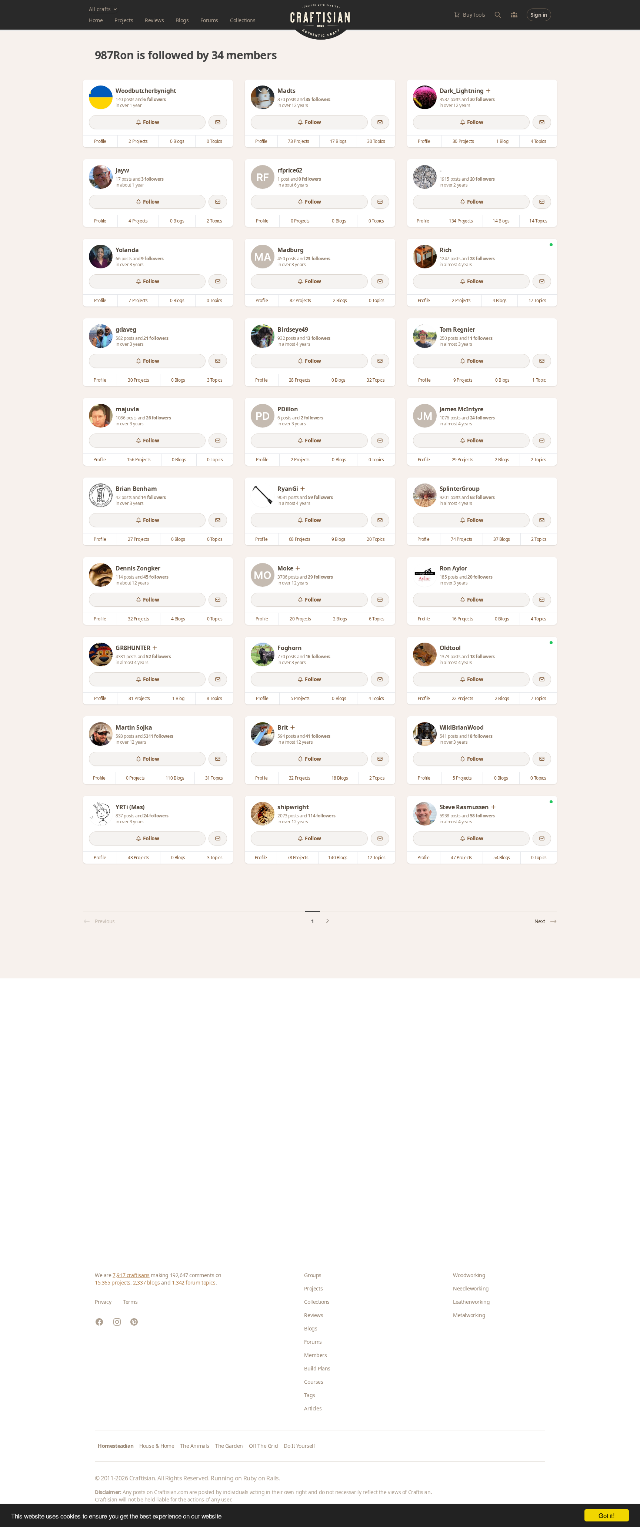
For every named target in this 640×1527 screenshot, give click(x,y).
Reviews (154, 20)
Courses (313, 1381)
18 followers (482, 656)
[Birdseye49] (262, 336)
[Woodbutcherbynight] (101, 97)
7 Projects (138, 300)
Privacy (103, 1301)
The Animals (194, 1445)
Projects (123, 20)
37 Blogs (501, 539)
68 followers (482, 497)
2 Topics (214, 221)
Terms (130, 1301)
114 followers (321, 816)
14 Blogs (501, 221)
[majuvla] (101, 416)
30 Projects (463, 141)
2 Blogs (340, 300)
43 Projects (138, 857)
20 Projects (300, 619)
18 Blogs (339, 778)
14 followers (153, 497)
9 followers (152, 258)
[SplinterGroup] (425, 495)
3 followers (152, 179)
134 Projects (461, 221)
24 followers (482, 418)
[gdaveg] (101, 336)
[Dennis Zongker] (101, 575)
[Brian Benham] (101, 495)
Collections (243, 20)
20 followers (482, 179)
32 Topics (375, 380)
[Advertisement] (317, 1113)
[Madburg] (262, 256)
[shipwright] (262, 814)
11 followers (479, 338)
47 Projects (461, 857)
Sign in (539, 14)
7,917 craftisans (131, 1275)
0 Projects (300, 221)
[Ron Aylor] (425, 575)
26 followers (158, 418)
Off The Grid (263, 1445)
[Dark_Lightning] (425, 97)
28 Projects (299, 380)
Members (315, 1355)
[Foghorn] (262, 654)
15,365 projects (112, 1282)
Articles (312, 1408)
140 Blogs (337, 857)
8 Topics (214, 698)
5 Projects (300, 698)
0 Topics (214, 141)
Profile (100, 141)
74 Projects (461, 539)
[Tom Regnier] (425, 336)
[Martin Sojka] (101, 734)
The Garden (229, 1445)
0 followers (310, 179)
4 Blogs (500, 300)
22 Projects (462, 698)
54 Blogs (501, 857)
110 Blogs (175, 778)
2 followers (312, 418)
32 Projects (138, 619)
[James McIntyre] (425, 416)
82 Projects (300, 300)
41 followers (318, 736)
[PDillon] (262, 416)
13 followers (318, 338)
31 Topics (214, 778)
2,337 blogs (146, 1282)
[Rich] (425, 256)
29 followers (320, 577)
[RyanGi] (262, 495)
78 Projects (298, 857)
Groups (312, 1275)
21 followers (155, 338)
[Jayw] (101, 177)
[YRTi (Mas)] (101, 814)
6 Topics (376, 619)
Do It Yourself (299, 1445)
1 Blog (502, 141)
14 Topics (538, 221)
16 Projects (462, 619)
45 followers (155, 577)
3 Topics (215, 380)
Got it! (606, 1515)
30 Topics (376, 141)
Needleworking (471, 1288)
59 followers (320, 497)
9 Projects (462, 380)
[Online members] (514, 15)
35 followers (318, 99)
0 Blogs (177, 141)
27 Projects (138, 539)
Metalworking (469, 1315)
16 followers (318, 656)
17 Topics (537, 300)
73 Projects (298, 141)
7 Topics (538, 698)
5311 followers (158, 736)
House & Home (156, 1445)
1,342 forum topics (194, 1282)
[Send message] (218, 122)
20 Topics (375, 539)
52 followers (158, 656)
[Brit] (262, 734)
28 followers (482, 258)
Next (539, 921)
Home (96, 20)
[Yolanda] (101, 256)
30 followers (482, 99)
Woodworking (469, 1275)
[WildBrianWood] (425, 734)
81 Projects (139, 698)
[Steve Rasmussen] (425, 814)
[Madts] (262, 97)
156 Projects (139, 459)
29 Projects (462, 459)
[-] (425, 177)
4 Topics (538, 141)
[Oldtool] (425, 654)
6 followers (154, 99)
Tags (309, 1395)
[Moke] (262, 575)
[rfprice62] (262, 177)
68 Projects (299, 539)
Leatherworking (471, 1301)
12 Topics (376, 857)
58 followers (482, 816)
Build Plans (317, 1368)
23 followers (318, 258)
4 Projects (138, 221)
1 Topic (539, 380)
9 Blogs (338, 539)
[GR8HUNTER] (101, 654)
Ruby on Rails (261, 1478)
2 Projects (138, 141)
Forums (209, 20)
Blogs (182, 20)
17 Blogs (338, 141)
